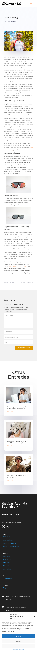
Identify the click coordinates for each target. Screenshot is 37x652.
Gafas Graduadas (8, 540)
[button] (34, 616)
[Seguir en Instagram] (7, 526)
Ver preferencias (18, 646)
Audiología (6, 566)
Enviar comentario (24, 348)
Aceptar (18, 636)
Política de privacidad (18, 649)
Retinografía (6, 562)
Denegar (18, 641)
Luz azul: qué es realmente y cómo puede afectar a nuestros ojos (17, 407)
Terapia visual (7, 559)
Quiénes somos (7, 578)
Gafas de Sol (6, 537)
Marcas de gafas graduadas (11, 546)
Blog (4, 588)
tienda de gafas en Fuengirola (17, 266)
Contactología (7, 569)
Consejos (7, 27)
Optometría (6, 556)
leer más (10, 411)
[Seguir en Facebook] (3, 526)
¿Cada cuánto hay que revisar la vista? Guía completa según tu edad (17, 442)
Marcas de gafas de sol (9, 543)
